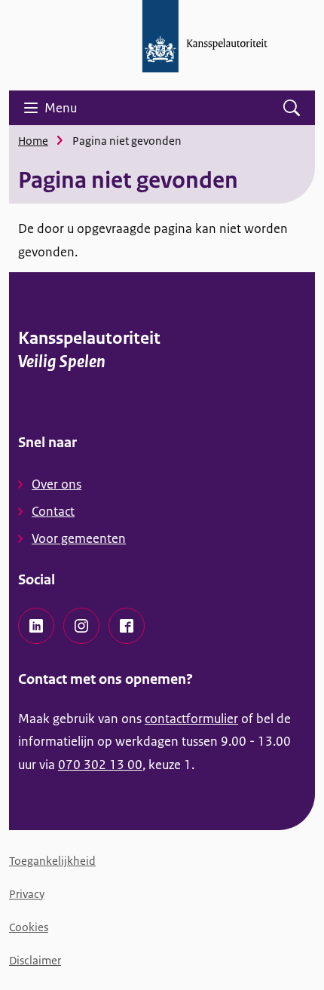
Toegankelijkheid (52, 861)
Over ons (56, 484)
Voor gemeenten (79, 538)
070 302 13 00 (100, 764)
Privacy (26, 894)
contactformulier (191, 718)
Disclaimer (35, 960)
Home (33, 140)
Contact (53, 511)
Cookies (28, 927)
